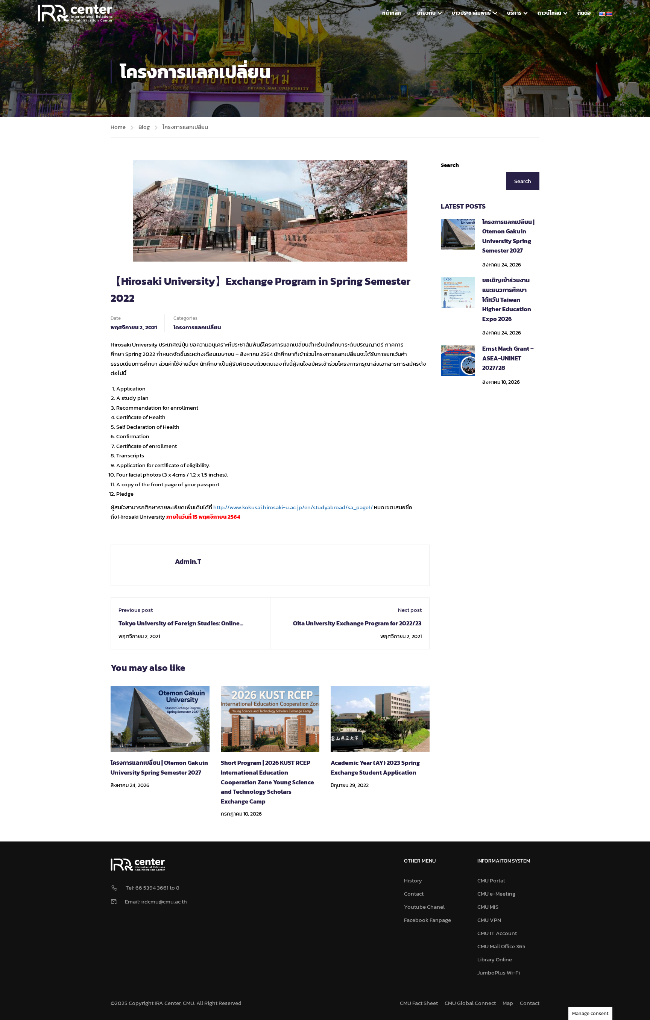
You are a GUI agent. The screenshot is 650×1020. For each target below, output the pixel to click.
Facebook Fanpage (427, 920)
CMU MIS (487, 906)
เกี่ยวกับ (426, 13)
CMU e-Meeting (496, 893)
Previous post (135, 609)
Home (118, 127)
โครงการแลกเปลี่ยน (185, 127)
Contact (414, 893)
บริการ (514, 13)
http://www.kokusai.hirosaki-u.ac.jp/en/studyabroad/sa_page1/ (293, 507)
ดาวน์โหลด (549, 13)
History (413, 880)
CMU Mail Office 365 (501, 946)
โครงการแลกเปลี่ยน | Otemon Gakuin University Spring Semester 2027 (159, 767)
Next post (410, 609)
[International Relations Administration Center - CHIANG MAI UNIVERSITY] (75, 13)
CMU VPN (489, 920)
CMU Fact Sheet (419, 1003)
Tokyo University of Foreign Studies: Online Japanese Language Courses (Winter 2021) (179, 628)
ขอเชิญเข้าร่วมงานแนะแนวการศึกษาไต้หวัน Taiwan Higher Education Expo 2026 (506, 299)
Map (508, 1003)
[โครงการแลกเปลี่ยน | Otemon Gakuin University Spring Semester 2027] (160, 718)
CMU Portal (491, 880)
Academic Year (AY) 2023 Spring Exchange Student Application (375, 767)
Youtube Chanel (424, 906)
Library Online (494, 959)
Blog (144, 127)
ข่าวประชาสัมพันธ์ (471, 13)
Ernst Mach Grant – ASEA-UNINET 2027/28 (508, 358)
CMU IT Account (497, 933)
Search (450, 164)
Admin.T (188, 561)
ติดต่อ (584, 13)
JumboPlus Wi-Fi (498, 972)
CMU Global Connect (470, 1003)
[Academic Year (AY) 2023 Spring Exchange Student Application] (380, 718)
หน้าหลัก (391, 13)
